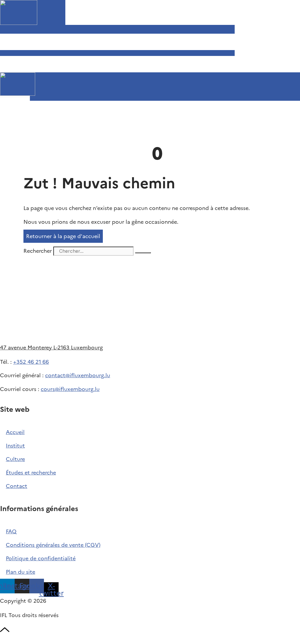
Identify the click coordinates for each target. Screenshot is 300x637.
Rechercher (38, 251)
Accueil (15, 432)
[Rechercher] (143, 252)
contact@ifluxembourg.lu (77, 375)
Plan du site (20, 572)
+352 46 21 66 (31, 362)
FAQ (11, 531)
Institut (15, 446)
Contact (16, 486)
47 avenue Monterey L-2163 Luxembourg (51, 347)
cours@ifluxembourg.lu (70, 389)
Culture (15, 459)
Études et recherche (31, 473)
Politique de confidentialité (41, 558)
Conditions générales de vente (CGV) (53, 545)
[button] (22, 99)
